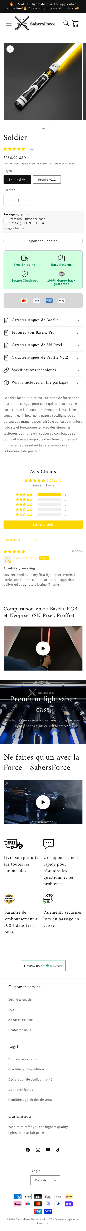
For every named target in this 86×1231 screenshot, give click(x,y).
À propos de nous (20, 1019)
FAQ (11, 1009)
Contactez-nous (19, 1030)
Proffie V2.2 (47, 179)
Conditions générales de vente (30, 1099)
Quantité (9, 190)
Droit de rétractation (23, 1059)
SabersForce (23, 1219)
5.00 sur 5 (54, 480)
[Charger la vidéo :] (43, 648)
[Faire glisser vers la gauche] (33, 128)
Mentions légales (20, 1089)
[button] (8, 23)
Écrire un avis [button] (43, 524)
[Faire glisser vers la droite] (52, 128)
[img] (14, 551)
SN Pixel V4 (17, 179)
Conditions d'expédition (26, 1069)
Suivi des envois (20, 999)
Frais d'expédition (31, 163)
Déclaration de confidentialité (30, 1079)
